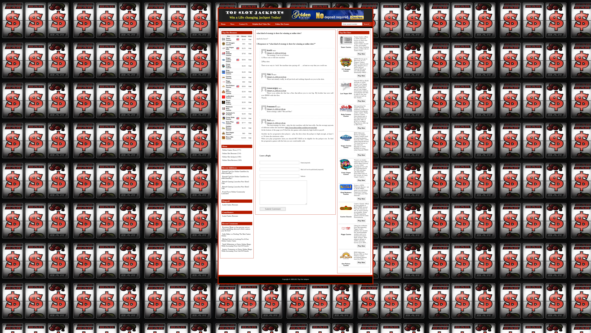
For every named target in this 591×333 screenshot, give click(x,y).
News (232, 24)
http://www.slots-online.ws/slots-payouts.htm (301, 127)
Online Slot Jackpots (229, 157)
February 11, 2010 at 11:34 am (276, 90)
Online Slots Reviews (229, 160)
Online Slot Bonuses (229, 153)
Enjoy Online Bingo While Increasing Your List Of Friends (236, 245)
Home (223, 24)
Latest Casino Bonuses (230, 205)
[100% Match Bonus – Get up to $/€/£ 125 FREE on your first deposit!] (328, 19)
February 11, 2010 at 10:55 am (276, 53)
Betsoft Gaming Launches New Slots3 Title (235, 182)
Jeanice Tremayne (228, 249)
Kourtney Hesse (227, 227)
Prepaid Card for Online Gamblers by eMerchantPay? (235, 172)
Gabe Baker (226, 234)
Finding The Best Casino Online (236, 235)
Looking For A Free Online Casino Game (235, 240)
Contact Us (243, 24)
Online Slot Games (282, 24)
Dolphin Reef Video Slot (261, 24)
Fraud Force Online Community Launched (233, 192)
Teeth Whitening (228, 244)
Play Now (361, 54)
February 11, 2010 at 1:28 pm (276, 123)
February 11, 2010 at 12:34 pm (276, 77)
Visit (249, 39)
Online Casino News (229, 150)
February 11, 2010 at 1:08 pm (276, 109)
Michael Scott (227, 239)
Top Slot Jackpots (303, 279)
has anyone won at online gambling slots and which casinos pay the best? (235, 229)
